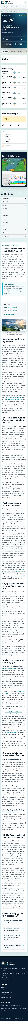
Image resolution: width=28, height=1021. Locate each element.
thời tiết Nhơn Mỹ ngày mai (10, 668)
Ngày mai (20, 51)
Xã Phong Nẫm (14, 232)
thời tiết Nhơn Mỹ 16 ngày (14, 712)
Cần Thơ (9, 11)
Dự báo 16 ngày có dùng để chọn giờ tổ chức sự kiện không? (12, 938)
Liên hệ (3, 990)
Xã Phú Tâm (14, 212)
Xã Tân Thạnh (14, 222)
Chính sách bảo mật (6, 992)
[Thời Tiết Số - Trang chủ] (12, 2)
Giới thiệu (3, 987)
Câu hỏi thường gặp (9, 314)
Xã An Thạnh (14, 225)
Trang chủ (3, 11)
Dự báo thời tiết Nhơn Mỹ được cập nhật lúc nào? (13, 922)
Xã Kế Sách (14, 205)
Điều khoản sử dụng (6, 995)
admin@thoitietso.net (7, 980)
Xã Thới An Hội (14, 201)
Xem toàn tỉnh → (23, 192)
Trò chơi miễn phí (6, 997)
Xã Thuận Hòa (14, 215)
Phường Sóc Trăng (14, 219)
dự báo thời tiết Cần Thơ (12, 732)
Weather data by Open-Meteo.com (10, 1005)
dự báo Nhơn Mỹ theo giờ (14, 399)
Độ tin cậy (15, 310)
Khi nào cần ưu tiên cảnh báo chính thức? (12, 946)
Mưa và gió (14, 307)
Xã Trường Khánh (14, 198)
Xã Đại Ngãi (14, 208)
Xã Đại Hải (14, 229)
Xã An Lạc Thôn (14, 236)
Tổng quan (5, 51)
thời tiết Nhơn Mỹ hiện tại (14, 397)
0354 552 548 (4, 977)
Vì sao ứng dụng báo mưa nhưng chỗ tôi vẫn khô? (11, 929)
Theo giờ (12, 51)
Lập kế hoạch (7, 310)
